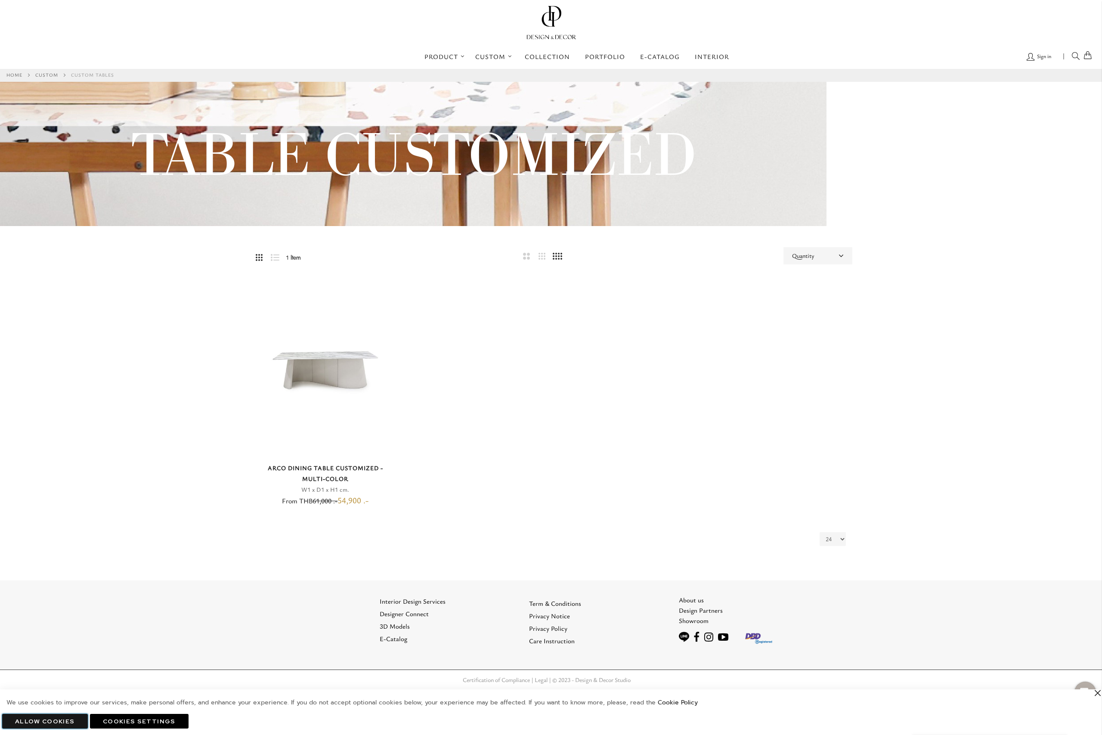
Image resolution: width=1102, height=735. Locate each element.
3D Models (395, 626)
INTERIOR (712, 56)
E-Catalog (393, 638)
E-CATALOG (660, 56)
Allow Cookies (45, 721)
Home (14, 74)
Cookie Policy (678, 702)
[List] (278, 255)
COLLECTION (547, 56)
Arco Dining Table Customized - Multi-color (325, 473)
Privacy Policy (548, 628)
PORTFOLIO (605, 56)
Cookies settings (139, 721)
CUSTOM (46, 74)
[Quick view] (387, 297)
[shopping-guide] (703, 637)
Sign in (1043, 56)
